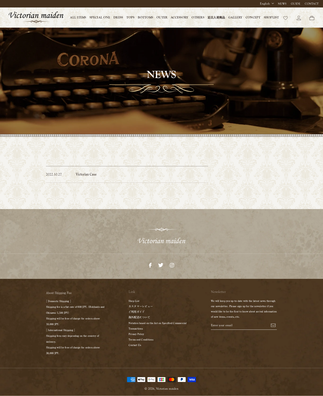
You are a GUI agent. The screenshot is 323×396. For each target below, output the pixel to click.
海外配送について (139, 317)
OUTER (161, 17)
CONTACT (312, 3)
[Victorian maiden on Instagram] (172, 264)
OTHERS (198, 17)
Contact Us (135, 345)
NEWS (282, 3)
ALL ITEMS (78, 17)
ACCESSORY (179, 17)
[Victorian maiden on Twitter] (161, 264)
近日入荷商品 (216, 17)
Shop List (134, 300)
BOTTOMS (145, 17)
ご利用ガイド (137, 311)
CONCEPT (253, 17)
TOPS (130, 17)
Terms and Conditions (141, 339)
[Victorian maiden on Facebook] (150, 264)
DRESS (118, 17)
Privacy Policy (136, 334)
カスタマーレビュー (141, 306)
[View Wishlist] (285, 17)
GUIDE (295, 3)
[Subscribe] (273, 325)
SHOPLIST (271, 17)
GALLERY (235, 17)
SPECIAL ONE (100, 17)
